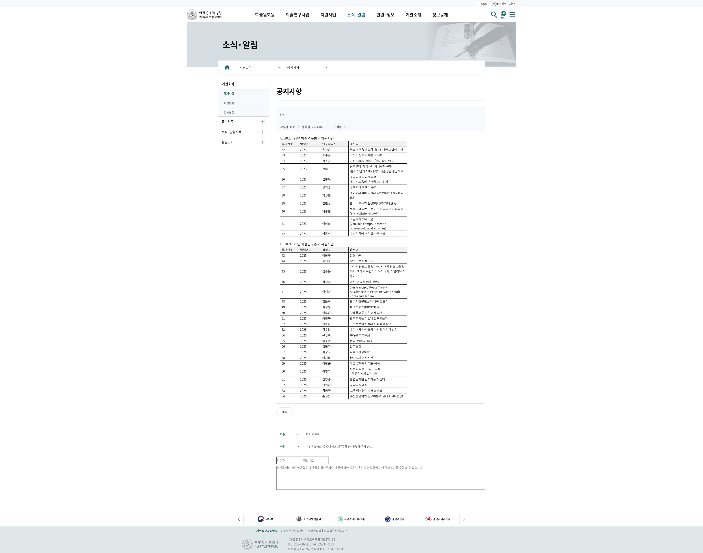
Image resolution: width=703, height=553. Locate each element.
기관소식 (245, 67)
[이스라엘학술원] (308, 519)
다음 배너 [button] (462, 519)
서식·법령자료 (231, 131)
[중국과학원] (394, 519)
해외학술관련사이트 (336, 530)
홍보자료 (228, 121)
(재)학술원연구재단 (503, 3)
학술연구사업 (297, 14)
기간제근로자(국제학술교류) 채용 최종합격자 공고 (339, 446)
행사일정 (229, 112)
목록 (284, 412)
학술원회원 (265, 14)
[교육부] (265, 519)
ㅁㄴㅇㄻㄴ (313, 434)
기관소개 (413, 14)
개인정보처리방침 (267, 530)
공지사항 (293, 67)
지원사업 (328, 14)
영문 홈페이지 (503, 14)
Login (483, 3)
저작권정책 (314, 530)
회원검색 (494, 14)
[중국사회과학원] (437, 519)
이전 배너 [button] (240, 519)
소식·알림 (356, 14)
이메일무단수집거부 (293, 530)
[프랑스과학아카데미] (351, 519)
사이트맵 (512, 14)
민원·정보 (385, 14)
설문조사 (228, 142)
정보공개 (440, 14)
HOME (227, 67)
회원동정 (229, 103)
